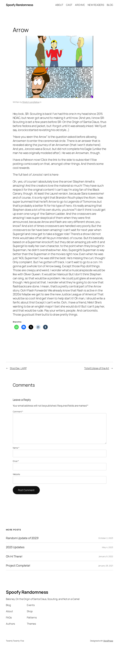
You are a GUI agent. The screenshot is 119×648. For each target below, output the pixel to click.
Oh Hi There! (14, 556)
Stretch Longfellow (30, 102)
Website (16, 474)
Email (16, 461)
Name (16, 447)
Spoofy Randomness (19, 5)
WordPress (108, 640)
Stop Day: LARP (18, 368)
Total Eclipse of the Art (96, 368)
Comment (18, 411)
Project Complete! (18, 565)
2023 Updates (15, 547)
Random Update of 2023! (22, 538)
